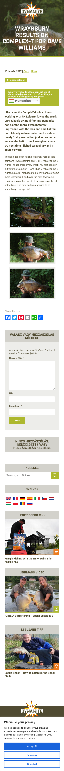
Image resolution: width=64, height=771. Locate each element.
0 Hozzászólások (16, 80)
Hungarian (22, 100)
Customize (32, 755)
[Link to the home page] (32, 11)
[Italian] (37, 498)
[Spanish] (29, 498)
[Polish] (15, 503)
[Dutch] (51, 498)
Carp (26, 71)
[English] (8, 498)
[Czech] (44, 498)
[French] (15, 498)
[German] (22, 498)
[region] (32, 744)
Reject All (32, 764)
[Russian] (29, 503)
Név (11, 393)
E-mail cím (15, 406)
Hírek (34, 71)
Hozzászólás (16, 358)
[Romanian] (22, 503)
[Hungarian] (8, 503)
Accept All (32, 746)
